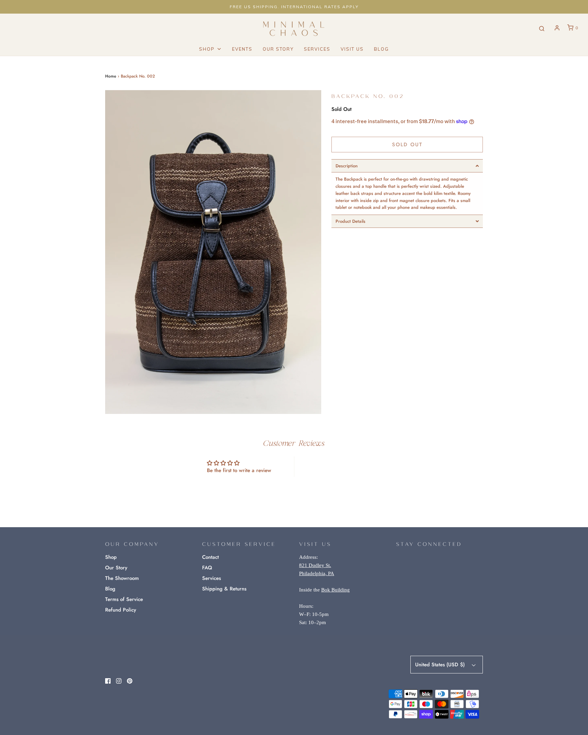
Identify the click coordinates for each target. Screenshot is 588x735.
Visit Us (352, 49)
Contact (210, 557)
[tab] (407, 165)
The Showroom (122, 578)
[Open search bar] (542, 28)
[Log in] (557, 28)
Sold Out (407, 144)
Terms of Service (124, 599)
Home (110, 76)
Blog (381, 49)
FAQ (207, 567)
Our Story (278, 49)
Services (317, 49)
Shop (111, 557)
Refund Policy (120, 610)
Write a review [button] (349, 466)
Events (242, 49)
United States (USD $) (441, 664)
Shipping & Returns (224, 588)
